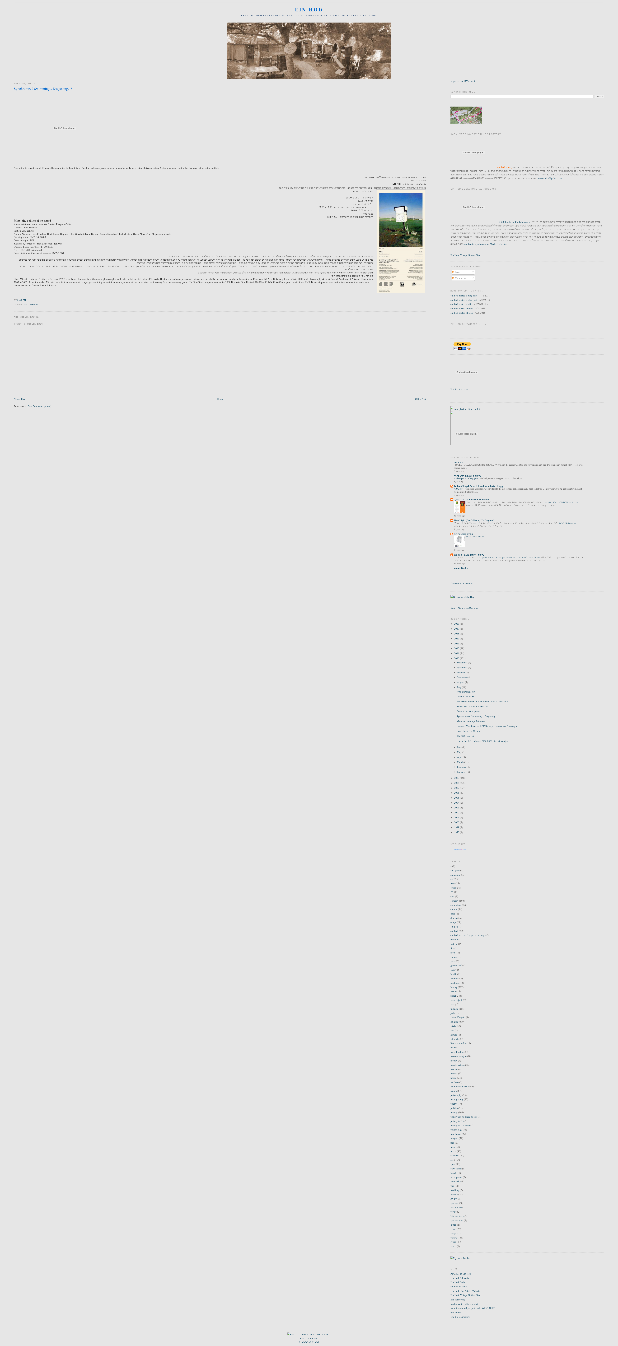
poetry (453, 1103)
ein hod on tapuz (458, 1286)
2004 (457, 802)
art (26, 305)
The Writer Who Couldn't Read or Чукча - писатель (483, 701)
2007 (457, 787)
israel (34, 305)
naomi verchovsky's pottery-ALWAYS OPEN (473, 1308)
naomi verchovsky (459, 1086)
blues (453, 887)
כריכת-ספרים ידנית (475, 536)
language (455, 1021)
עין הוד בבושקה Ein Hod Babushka (472, 499)
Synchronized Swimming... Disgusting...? (43, 88)
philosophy (456, 1095)
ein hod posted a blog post (463, 295)
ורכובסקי (454, 1203)
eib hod (454, 926)
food (452, 952)
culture (453, 909)
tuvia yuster (456, 1177)
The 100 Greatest (465, 736)
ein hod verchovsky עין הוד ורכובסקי (468, 935)
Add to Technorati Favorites (464, 608)
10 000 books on (506, 221)
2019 (457, 628)
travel (453, 1172)
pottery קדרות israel (460, 1125)
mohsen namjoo (458, 1056)
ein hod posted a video (461, 304)
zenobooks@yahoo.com (550, 178)
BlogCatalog (309, 1342)
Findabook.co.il (523, 221)
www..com (460, 850)
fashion (454, 939)
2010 (457, 658)
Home (220, 399)
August (461, 682)
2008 (457, 782)
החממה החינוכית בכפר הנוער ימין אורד (560, 502)
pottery (454, 1112)
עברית (453, 1229)
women (454, 1194)
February (462, 766)
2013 (457, 643)
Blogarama (309, 1338)
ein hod (309, 9)
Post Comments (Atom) (39, 406)
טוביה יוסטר (456, 1207)
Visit (459, 389)
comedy (454, 900)
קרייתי (453, 1246)
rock (452, 1147)
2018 (457, 633)
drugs (453, 922)
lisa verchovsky (458, 1043)
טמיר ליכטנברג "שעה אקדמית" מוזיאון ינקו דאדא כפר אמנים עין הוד (509, 557)
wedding (454, 1190)
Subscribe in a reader (462, 583)
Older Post (420, 399)
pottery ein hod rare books (463, 1116)
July (459, 687)
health (453, 974)
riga (452, 1142)
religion (454, 1138)
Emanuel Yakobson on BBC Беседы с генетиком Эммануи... (488, 726)
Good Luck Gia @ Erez (468, 731)
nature (453, 1090)
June (459, 747)
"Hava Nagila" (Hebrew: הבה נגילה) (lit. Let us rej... (482, 740)
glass (452, 961)
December (462, 662)
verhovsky (455, 1181)
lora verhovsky (457, 1299)
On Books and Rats (466, 696)
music (453, 1077)
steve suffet (456, 1168)
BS (452, 892)
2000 (457, 822)
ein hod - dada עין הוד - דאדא (469, 554)
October (461, 672)
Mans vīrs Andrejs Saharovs (471, 721)
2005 (457, 797)
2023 (457, 623)
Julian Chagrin (457, 1017)
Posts (457, 272)
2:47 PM (21, 300)
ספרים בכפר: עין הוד (463, 534)
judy (452, 1013)
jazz (452, 1004)
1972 (457, 832)
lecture (453, 1034)
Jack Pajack (456, 1000)
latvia (453, 1025)
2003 (457, 807)
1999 (457, 827)
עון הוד (453, 1233)
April (460, 757)
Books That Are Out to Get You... (473, 706)
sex (452, 1159)
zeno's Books (461, 568)
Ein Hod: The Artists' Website (465, 1290)
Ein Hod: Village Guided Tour (465, 255)
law (452, 1030)
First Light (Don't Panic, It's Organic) (474, 520)
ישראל (453, 1211)
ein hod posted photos (461, 308)
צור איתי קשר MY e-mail (462, 81)
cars (452, 896)
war (452, 1185)
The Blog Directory (460, 1316)
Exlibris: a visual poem (468, 711)
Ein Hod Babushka (459, 1278)
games (453, 956)
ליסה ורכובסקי (457, 1216)
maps (453, 1047)
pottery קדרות (457, 1121)
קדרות (453, 1241)
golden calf (456, 965)
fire (452, 948)
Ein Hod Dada (457, 1282)
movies (454, 1073)
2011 (457, 653)
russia (453, 1151)
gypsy (453, 969)
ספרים (453, 1224)
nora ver (458, 462)
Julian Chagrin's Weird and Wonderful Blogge (479, 486)
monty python (457, 1064)
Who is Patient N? (466, 691)
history (453, 987)
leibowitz (454, 1039)
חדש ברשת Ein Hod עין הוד (467, 475)
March (460, 762)
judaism (454, 1008)
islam (453, 991)
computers (455, 904)
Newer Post (19, 399)
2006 (457, 792)
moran (453, 1069)
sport (452, 1164)
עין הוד (453, 1237)
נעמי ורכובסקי (456, 1220)
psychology (456, 1129)
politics (454, 1108)
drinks (453, 917)
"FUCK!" (459, 488)
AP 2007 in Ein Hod (460, 1273)
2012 (457, 648)
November (462, 667)
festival (454, 943)
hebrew (454, 978)
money (453, 1060)
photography (456, 1099)
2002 (457, 812)
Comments (460, 278)
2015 (457, 638)
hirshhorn (455, 982)
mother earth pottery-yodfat (464, 1303)
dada (452, 913)
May (459, 752)
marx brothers (457, 1051)
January (461, 771)
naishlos (454, 1082)
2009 (457, 777)
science (454, 1155)
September (462, 677)
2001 (457, 817)
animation (455, 874)
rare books (455, 1133)
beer (452, 883)
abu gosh (455, 870)
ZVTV (453, 1198)
